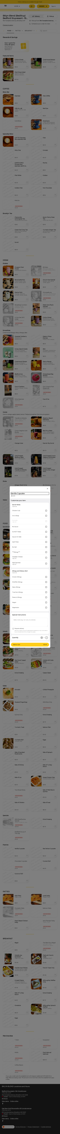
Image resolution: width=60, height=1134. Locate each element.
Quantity (15, 637)
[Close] (47, 488)
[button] (30, 645)
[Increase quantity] (46, 637)
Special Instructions (19, 615)
